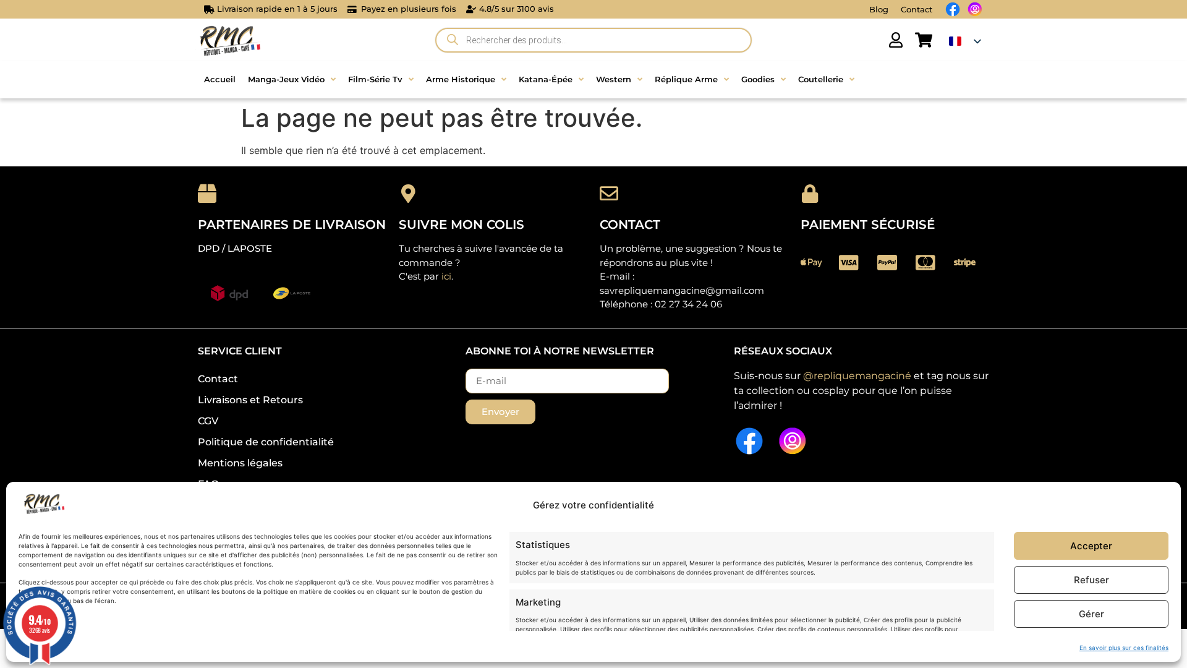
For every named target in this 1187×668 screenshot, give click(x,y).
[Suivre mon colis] (408, 193)
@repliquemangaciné (857, 376)
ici (446, 276)
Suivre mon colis (461, 224)
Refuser (1091, 580)
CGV (208, 421)
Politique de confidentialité (266, 442)
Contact (916, 9)
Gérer (1091, 614)
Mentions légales (240, 463)
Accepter (1091, 546)
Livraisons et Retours (250, 400)
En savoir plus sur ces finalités (1123, 647)
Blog (878, 9)
